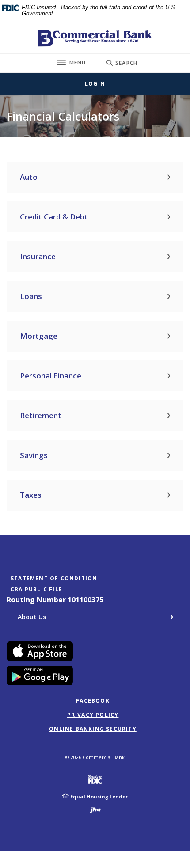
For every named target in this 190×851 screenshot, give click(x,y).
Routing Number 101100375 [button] (55, 600)
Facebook (93, 700)
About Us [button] (32, 617)
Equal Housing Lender (99, 796)
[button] (95, 177)
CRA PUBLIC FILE (36, 589)
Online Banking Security (93, 729)
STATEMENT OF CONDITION (56, 578)
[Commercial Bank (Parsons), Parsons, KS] (95, 38)
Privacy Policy (93, 715)
